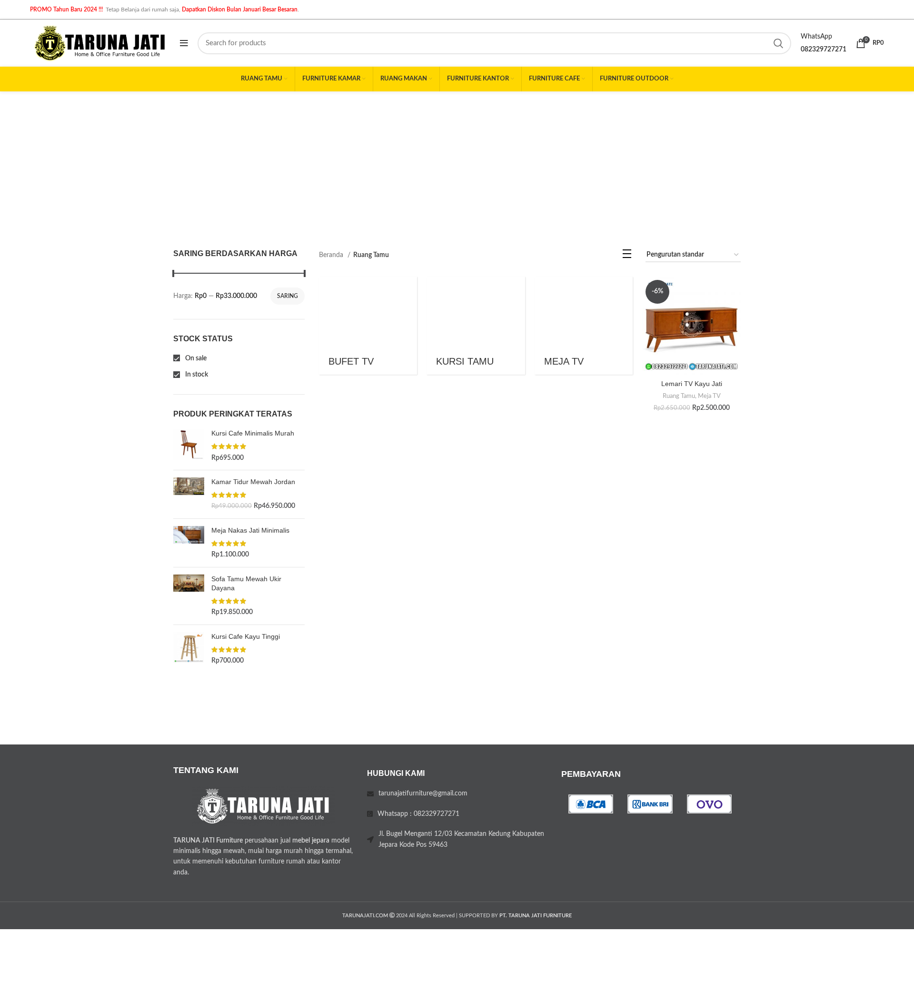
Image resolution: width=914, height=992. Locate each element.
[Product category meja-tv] (584, 326)
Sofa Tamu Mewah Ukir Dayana (246, 583)
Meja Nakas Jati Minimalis (250, 530)
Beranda (332, 255)
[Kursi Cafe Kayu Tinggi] (188, 649)
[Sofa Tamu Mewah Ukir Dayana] (188, 596)
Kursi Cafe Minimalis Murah (252, 433)
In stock (196, 374)
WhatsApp (816, 36)
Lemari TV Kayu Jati (691, 383)
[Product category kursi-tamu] (476, 326)
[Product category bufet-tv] (368, 326)
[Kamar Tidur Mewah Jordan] (188, 494)
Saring (287, 296)
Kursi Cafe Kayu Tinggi (245, 636)
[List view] (627, 256)
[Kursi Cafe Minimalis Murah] (188, 446)
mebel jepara (310, 840)
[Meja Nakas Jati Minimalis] (188, 543)
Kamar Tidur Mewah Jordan (253, 482)
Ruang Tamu (679, 396)
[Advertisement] (457, 162)
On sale (195, 358)
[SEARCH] (778, 43)
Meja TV (709, 396)
